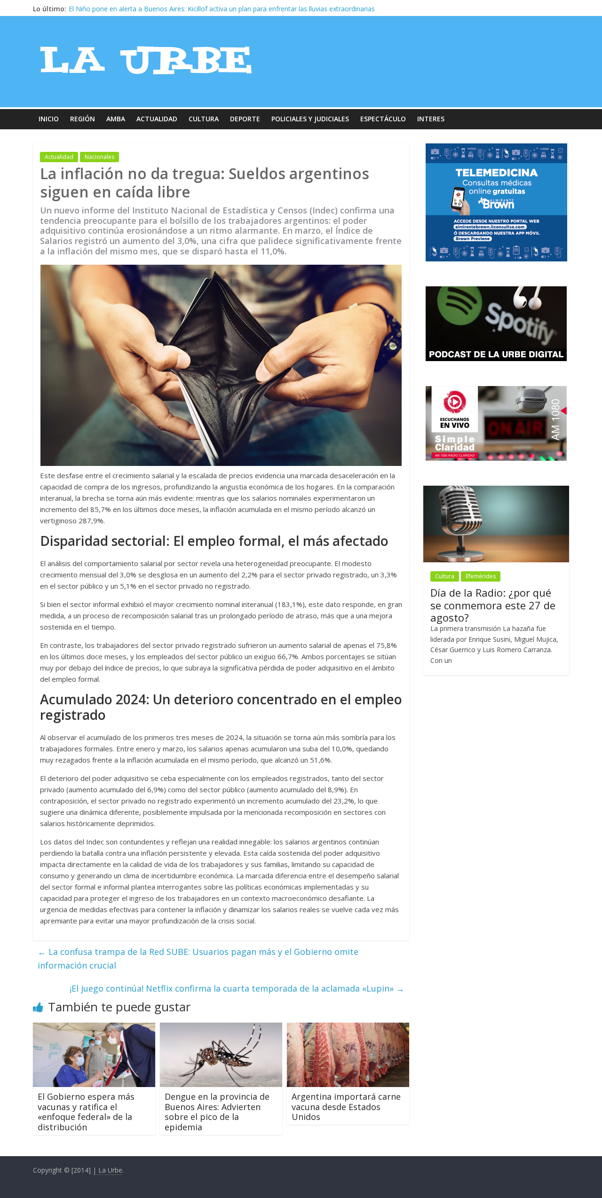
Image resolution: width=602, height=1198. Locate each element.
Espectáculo (383, 118)
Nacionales (99, 157)
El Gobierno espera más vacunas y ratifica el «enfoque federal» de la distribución (86, 1112)
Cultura (204, 118)
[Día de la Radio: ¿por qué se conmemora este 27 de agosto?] (496, 490)
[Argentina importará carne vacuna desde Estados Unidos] (348, 1028)
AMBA (115, 118)
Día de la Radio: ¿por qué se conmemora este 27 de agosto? (492, 604)
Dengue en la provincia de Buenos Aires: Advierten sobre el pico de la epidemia (217, 1112)
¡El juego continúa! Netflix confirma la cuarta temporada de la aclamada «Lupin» (237, 988)
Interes (430, 118)
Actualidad (156, 118)
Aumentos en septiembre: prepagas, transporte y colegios (157, 8)
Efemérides (481, 576)
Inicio (49, 118)
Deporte (245, 118)
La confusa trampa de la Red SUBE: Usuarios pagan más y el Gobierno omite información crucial (198, 958)
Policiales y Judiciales (310, 118)
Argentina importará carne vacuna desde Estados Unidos (346, 1106)
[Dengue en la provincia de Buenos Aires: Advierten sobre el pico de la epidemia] (221, 1028)
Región (82, 118)
